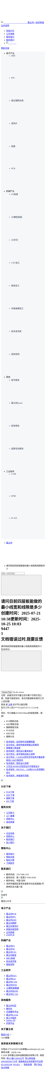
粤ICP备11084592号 (15, 1058)
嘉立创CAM (11, 982)
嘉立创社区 (11, 1006)
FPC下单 (10, 801)
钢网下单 (10, 798)
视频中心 (10, 836)
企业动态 (10, 833)
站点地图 (5, 1068)
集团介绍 (5, 1035)
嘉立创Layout (12, 1015)
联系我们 (10, 839)
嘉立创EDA (11, 976)
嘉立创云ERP (12, 991)
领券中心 (10, 819)
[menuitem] (28, 66)
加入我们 (10, 842)
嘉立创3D (10, 949)
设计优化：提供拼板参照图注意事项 (22, 745)
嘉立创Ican (11, 979)
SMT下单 (10, 795)
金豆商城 (10, 822)
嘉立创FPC (11, 917)
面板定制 (10, 964)
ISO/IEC (16, 1064)
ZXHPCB (10, 935)
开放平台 (10, 1023)
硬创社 (9, 1009)
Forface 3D (10, 1020)
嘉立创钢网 (11, 923)
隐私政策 (28, 1064)
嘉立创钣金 (11, 955)
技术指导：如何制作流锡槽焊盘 (20, 742)
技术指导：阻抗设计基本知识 (19, 751)
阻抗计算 (10, 860)
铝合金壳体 (11, 961)
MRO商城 (10, 958)
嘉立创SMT (11, 920)
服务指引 (10, 854)
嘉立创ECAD (12, 994)
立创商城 (10, 932)
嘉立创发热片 (12, 926)
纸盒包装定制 (12, 929)
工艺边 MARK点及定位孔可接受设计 (22, 766)
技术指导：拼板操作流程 (17, 776)
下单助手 (10, 863)
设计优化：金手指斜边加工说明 (20, 754)
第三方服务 (11, 1018)
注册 (10, 704)
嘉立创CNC (11, 952)
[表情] (21, 661)
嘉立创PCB (11, 914)
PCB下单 (10, 792)
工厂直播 (10, 816)
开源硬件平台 (12, 1012)
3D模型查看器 (12, 988)
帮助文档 (5, 48)
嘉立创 (9, 543)
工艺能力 (10, 813)
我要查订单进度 (13, 748)
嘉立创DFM (11, 985)
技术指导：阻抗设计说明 (17, 763)
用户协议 (38, 1064)
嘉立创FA (10, 946)
